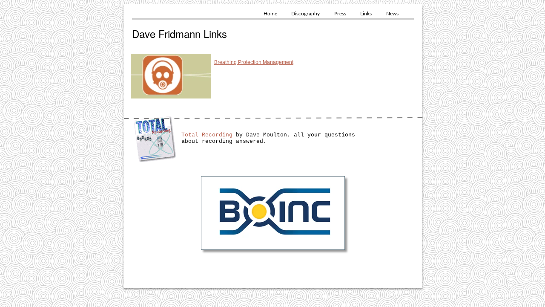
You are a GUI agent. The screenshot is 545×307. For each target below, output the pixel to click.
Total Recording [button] (206, 135)
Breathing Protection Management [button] (253, 62)
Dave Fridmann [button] (166, 33)
